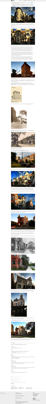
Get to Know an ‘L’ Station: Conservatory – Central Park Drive (29, 388)
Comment (12, 376)
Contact (34, 0)
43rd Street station (29, 79)
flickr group (19, 402)
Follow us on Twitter (35, 394)
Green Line (22, 79)
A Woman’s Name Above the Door (18, 393)
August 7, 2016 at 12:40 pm (13, 361)
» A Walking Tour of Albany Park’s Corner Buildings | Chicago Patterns (19, 351)
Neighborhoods (25, 0)
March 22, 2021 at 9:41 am (13, 366)
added (13, 130)
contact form (22, 402)
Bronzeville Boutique (13, 83)
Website (11, 380)
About (31, 0)
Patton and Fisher (28, 103)
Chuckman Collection (20, 147)
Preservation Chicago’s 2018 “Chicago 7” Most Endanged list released (14, 388)
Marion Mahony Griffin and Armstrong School (21, 388)
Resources (29, 0)
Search (20, 0)
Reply (11, 349)
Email (11, 379)
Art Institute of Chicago (16, 102)
